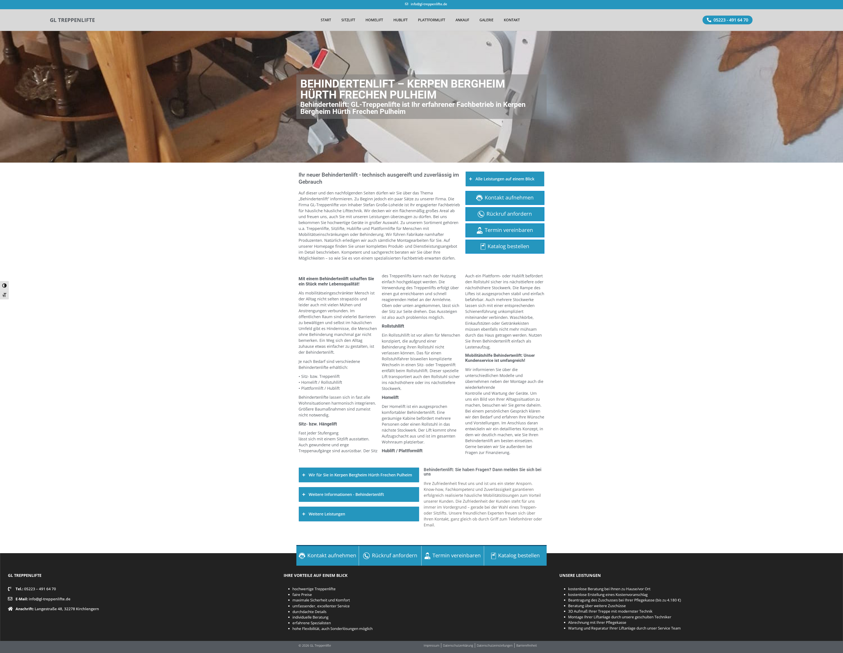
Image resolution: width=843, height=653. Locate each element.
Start (326, 20)
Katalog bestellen (508, 246)
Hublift (400, 20)
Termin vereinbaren (509, 229)
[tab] (505, 179)
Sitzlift (348, 20)
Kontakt (512, 20)
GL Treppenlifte (72, 19)
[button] (727, 20)
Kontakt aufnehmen (509, 197)
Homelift (374, 20)
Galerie (486, 20)
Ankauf (462, 20)
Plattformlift (431, 20)
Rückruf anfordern (509, 213)
